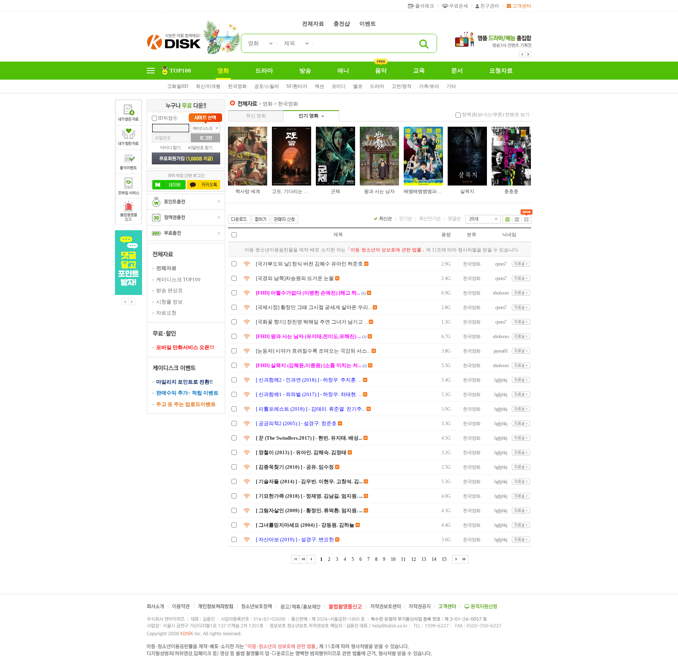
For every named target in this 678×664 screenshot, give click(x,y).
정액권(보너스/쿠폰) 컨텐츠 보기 (496, 114)
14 (434, 559)
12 (413, 559)
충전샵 (342, 24)
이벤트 (367, 24)
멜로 (358, 86)
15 (444, 559)
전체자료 (313, 24)
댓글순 (454, 218)
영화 (253, 43)
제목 (289, 43)
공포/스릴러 (266, 86)
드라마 (377, 86)
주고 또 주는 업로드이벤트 (186, 404)
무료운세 (458, 6)
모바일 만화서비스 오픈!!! (185, 347)
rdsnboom (500, 293)
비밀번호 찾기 (200, 147)
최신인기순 (430, 218)
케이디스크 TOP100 (178, 279)
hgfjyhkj (500, 380)
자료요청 (166, 313)
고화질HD (177, 86)
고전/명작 (402, 86)
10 (393, 559)
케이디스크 (202, 128)
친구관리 (489, 6)
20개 (474, 219)
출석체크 (424, 6)
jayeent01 (501, 351)
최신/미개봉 (208, 86)
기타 (451, 86)
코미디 (339, 86)
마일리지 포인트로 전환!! (184, 382)
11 (403, 559)
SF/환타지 (296, 86)
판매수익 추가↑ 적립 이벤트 (187, 393)
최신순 (385, 218)
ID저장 (165, 118)
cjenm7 (500, 264)
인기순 (405, 218)
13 (423, 559)
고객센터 (521, 6)
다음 (132, 301)
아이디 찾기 (170, 147)
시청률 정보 (169, 302)
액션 (319, 86)
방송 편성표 (169, 290)
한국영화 (237, 86)
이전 (125, 301)
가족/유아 (429, 86)
